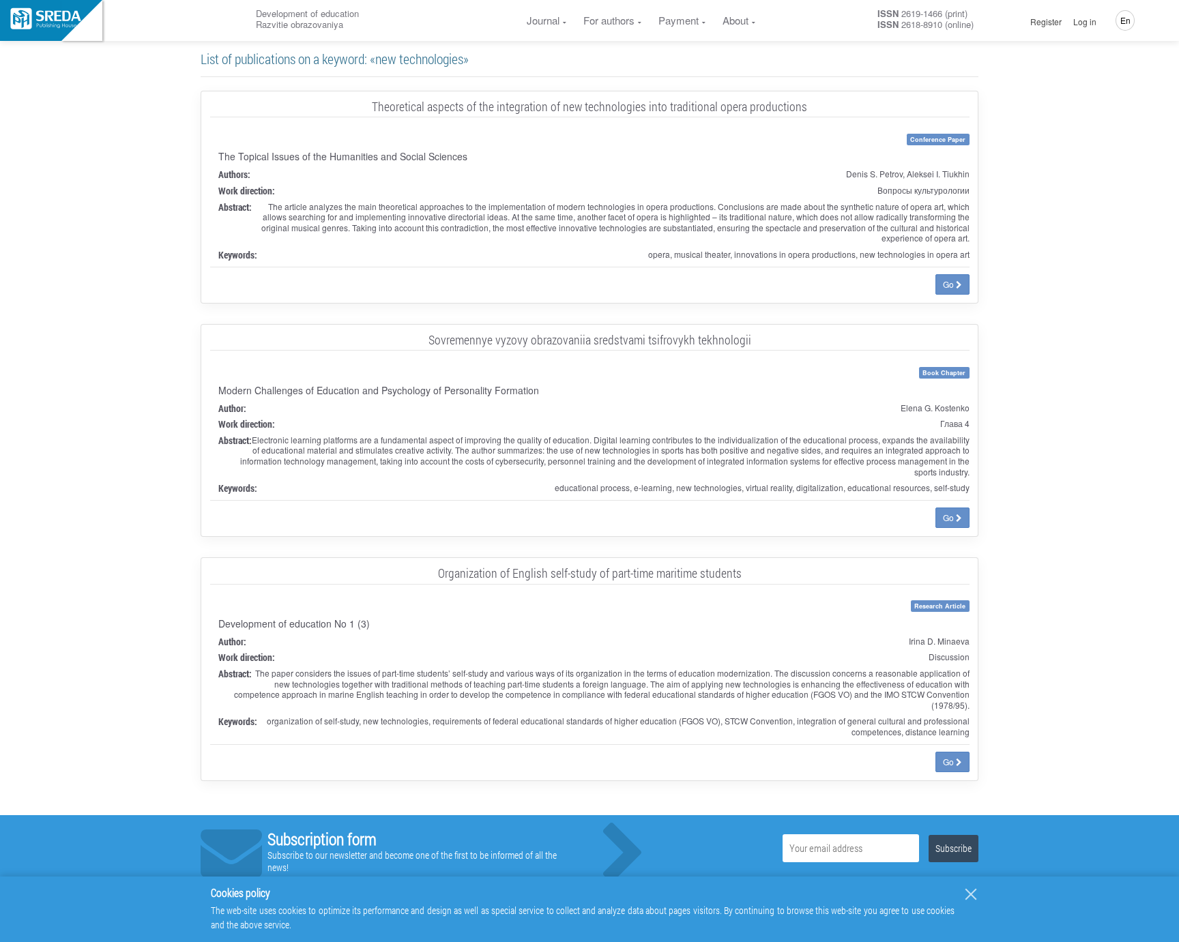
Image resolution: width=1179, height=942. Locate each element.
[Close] (971, 894)
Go (949, 284)
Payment (678, 20)
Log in (1084, 21)
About (735, 20)
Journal (543, 20)
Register (1046, 21)
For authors (609, 20)
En (1125, 20)
